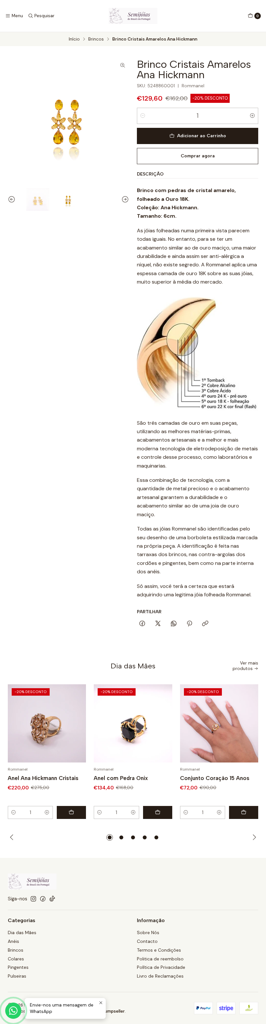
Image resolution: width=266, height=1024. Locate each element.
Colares (16, 959)
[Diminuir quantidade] (142, 116)
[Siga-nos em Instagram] (33, 899)
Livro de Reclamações (160, 976)
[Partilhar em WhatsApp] (173, 624)
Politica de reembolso (160, 959)
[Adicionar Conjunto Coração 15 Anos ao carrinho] (243, 812)
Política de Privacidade (161, 967)
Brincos (96, 39)
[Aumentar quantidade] (252, 116)
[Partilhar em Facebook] (142, 624)
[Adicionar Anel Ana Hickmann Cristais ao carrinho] (71, 812)
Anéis (13, 941)
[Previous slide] (13, 199)
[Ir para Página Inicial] (133, 16)
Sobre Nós (148, 932)
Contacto (147, 941)
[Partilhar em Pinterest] (189, 624)
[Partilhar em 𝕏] (157, 624)
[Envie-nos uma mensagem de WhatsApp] (13, 1011)
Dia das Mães (22, 932)
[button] (110, 837)
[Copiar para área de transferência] (205, 624)
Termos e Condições (159, 950)
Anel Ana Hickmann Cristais (43, 778)
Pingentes (18, 967)
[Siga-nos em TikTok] (52, 899)
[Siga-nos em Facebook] (43, 899)
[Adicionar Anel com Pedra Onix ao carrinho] (157, 812)
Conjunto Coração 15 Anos (214, 778)
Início (74, 39)
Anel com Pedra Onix (121, 778)
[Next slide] (124, 199)
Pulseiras (17, 976)
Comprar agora (198, 156)
